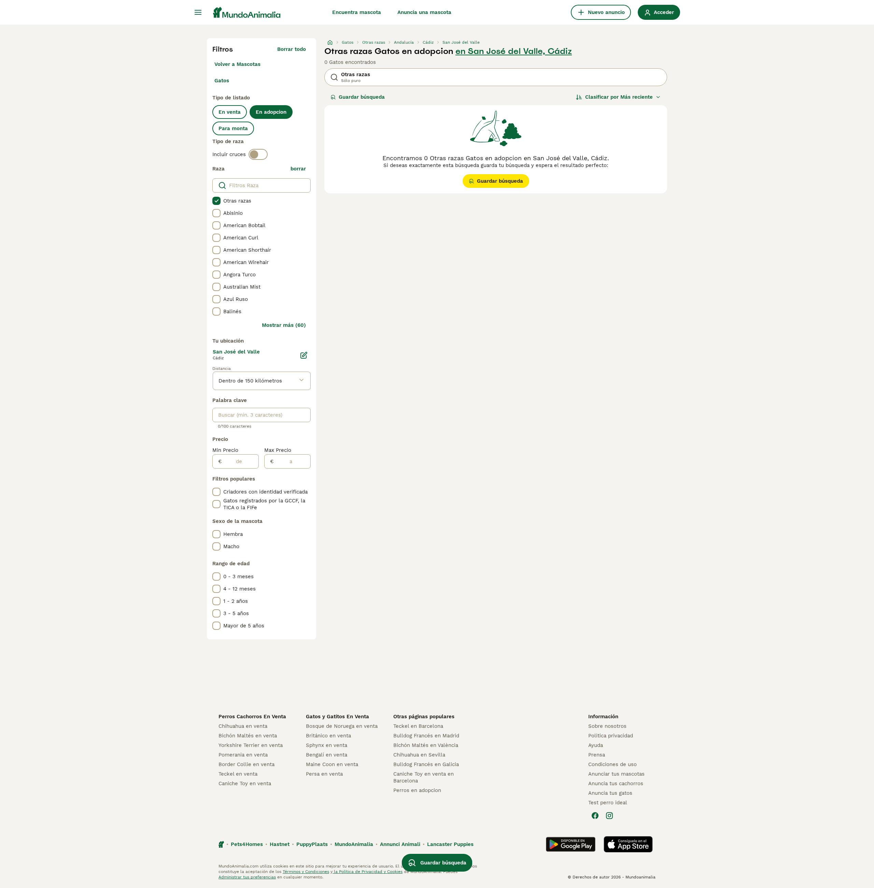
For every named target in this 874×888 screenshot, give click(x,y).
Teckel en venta (237, 774)
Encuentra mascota (356, 12)
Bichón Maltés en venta (247, 736)
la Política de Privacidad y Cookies (368, 871)
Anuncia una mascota (424, 12)
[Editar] (304, 355)
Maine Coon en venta (332, 764)
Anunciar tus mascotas (616, 774)
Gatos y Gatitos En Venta (337, 716)
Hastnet (280, 844)
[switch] (258, 154)
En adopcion (271, 112)
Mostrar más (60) (284, 325)
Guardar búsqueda (362, 97)
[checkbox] (216, 201)
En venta (229, 112)
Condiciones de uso (612, 764)
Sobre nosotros (607, 726)
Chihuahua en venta (242, 726)
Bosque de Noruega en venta (342, 726)
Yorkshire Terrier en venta (250, 745)
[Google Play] (570, 844)
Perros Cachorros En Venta (252, 716)
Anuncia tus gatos (610, 793)
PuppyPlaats (312, 844)
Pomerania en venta (243, 755)
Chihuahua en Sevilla (419, 755)
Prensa (596, 755)
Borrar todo (291, 49)
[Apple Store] (628, 844)
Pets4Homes (247, 844)
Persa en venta (324, 774)
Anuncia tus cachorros (615, 783)
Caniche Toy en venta (244, 783)
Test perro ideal (607, 803)
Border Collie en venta (246, 764)
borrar (298, 169)
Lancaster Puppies (450, 844)
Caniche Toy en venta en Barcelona (423, 777)
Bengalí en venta (326, 755)
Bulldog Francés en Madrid (426, 736)
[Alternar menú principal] (198, 12)
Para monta (233, 128)
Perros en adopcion (417, 790)
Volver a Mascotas (237, 64)
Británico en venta (328, 736)
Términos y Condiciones (306, 871)
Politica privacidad (610, 736)
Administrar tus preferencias (247, 877)
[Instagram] (609, 815)
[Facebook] (595, 815)
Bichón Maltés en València (425, 745)
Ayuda (595, 745)
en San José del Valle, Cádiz (513, 51)
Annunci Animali (400, 844)
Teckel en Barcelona (418, 726)
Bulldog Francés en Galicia (426, 764)
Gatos (221, 81)
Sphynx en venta (326, 745)
